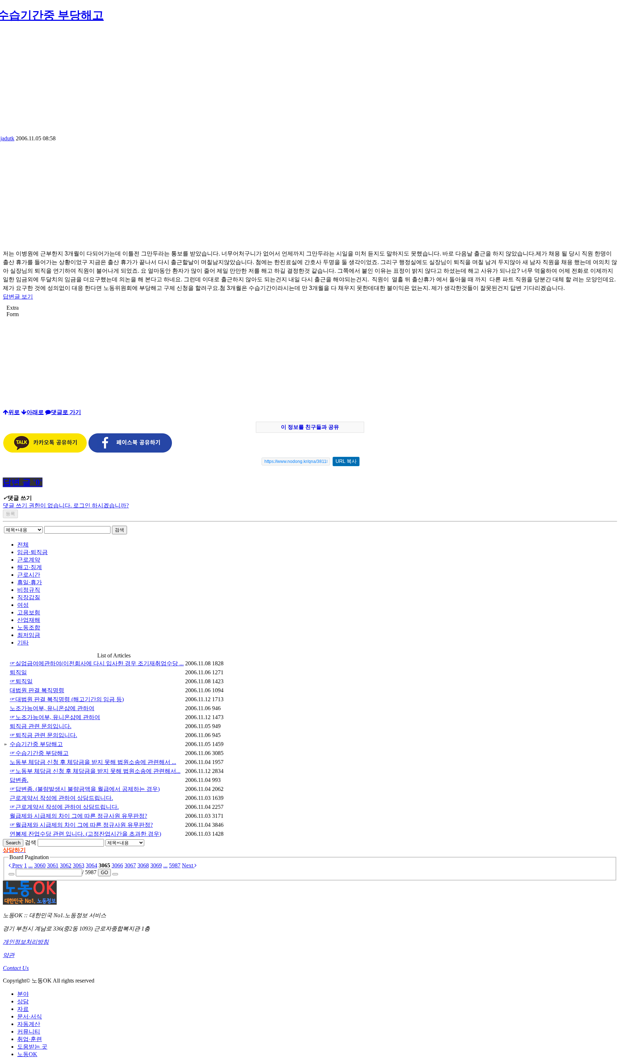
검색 (119, 530)
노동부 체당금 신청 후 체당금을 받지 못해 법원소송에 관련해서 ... (93, 762)
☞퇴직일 (21, 681)
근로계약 (28, 560)
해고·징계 (29, 567)
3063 (78, 865)
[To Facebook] (130, 451)
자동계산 (28, 1024)
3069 (156, 865)
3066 (117, 865)
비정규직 (28, 590)
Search (13, 842)
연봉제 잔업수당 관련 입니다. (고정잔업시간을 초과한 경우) (85, 834)
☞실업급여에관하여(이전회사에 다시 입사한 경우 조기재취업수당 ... (97, 663)
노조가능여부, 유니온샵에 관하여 (52, 708)
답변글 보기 (18, 297)
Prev (17, 865)
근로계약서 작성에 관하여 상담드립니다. (61, 798)
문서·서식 (29, 1016)
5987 (174, 865)
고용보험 (28, 612)
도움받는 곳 (32, 1047)
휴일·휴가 (29, 582)
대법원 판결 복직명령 (37, 690)
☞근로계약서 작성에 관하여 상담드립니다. (64, 807)
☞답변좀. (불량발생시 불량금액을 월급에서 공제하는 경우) (85, 789)
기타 (23, 642)
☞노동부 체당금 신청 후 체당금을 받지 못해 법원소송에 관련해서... (95, 771)
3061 (52, 865)
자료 (23, 1009)
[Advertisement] (310, 81)
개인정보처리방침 (26, 942)
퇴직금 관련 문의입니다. (40, 726)
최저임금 (28, 635)
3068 (143, 865)
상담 (23, 1001)
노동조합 (28, 627)
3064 (91, 865)
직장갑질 (28, 597)
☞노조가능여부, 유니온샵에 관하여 (55, 717)
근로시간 (28, 575)
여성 (23, 605)
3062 (65, 865)
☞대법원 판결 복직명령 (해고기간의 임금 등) (67, 699)
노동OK (27, 1054)
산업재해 (28, 620)
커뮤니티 (28, 1031)
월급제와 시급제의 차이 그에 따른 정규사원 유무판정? (78, 816)
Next (188, 865)
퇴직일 (18, 672)
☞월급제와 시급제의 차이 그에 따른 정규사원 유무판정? (81, 825)
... (30, 865)
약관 (8, 955)
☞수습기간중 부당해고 (39, 753)
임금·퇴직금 (32, 552)
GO (104, 872)
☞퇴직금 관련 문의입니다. (43, 735)
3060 (40, 865)
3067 (130, 865)
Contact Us (16, 968)
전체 (23, 545)
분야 (23, 994)
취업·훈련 (29, 1039)
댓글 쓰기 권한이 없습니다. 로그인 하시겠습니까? (66, 505)
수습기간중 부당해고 (36, 744)
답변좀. (19, 780)
